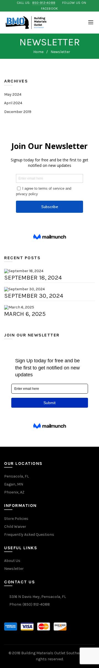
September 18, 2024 (33, 277)
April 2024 (13, 103)
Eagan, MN (13, 484)
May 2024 (12, 94)
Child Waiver (15, 526)
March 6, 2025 (25, 314)
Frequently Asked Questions (29, 534)
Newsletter (14, 568)
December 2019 (17, 111)
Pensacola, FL (16, 476)
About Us (12, 560)
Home (38, 51)
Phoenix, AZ (14, 492)
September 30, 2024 (33, 295)
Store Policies (16, 518)
